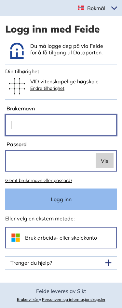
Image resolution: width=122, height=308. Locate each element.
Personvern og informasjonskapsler (73, 299)
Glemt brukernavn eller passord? (38, 180)
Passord (16, 144)
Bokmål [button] (96, 8)
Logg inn (61, 199)
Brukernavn (20, 108)
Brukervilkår (28, 299)
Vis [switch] (104, 161)
